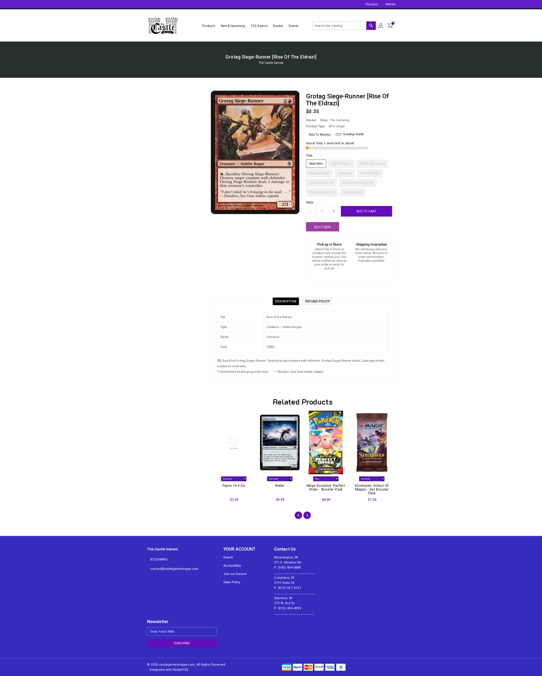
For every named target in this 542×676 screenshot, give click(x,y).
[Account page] (381, 25)
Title (309, 155)
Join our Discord (235, 574)
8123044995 (158, 559)
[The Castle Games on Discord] (141, 4)
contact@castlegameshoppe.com (174, 569)
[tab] (286, 301)
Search (228, 557)
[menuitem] (209, 25)
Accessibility (232, 566)
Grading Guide (353, 134)
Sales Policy (231, 582)
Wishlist (390, 4)
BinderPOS (180, 670)
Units (310, 202)
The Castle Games (271, 62)
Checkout (371, 4)
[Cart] (390, 25)
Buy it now (322, 227)
